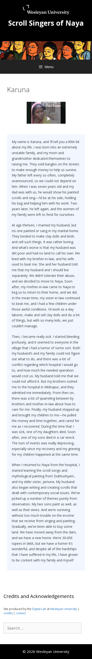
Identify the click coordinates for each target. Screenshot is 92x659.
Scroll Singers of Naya (46, 23)
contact (21, 613)
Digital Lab (39, 609)
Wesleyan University (64, 609)
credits (8, 613)
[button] (49, 118)
